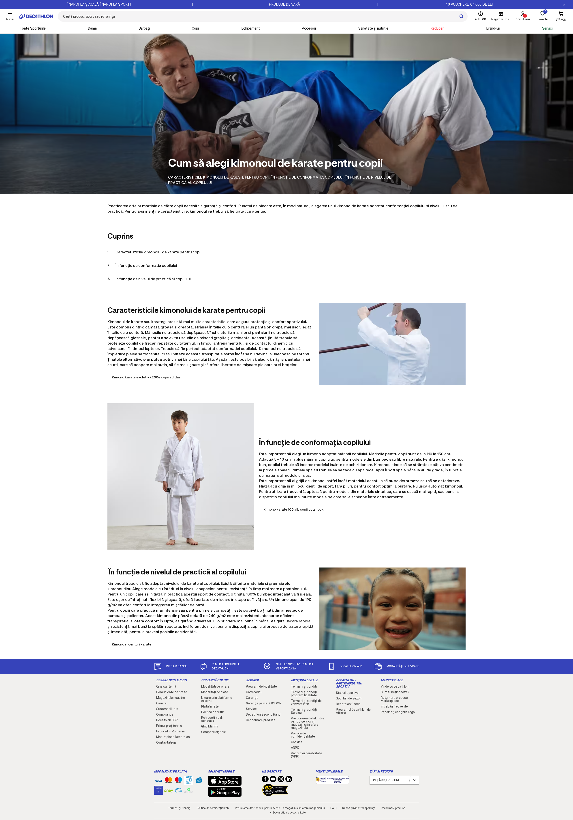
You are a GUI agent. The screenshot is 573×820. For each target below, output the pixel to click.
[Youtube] (273, 780)
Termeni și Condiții (179, 808)
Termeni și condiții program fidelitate (304, 694)
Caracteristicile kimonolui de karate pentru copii (158, 252)
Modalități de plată (214, 692)
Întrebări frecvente (394, 706)
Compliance (164, 714)
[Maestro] (178, 781)
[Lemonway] (188, 790)
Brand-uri (493, 28)
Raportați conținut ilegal (398, 712)
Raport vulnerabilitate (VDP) (306, 755)
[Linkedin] (288, 780)
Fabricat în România (170, 731)
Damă (92, 28)
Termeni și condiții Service (304, 711)
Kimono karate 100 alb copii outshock (293, 509)
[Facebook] (265, 780)
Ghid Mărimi (209, 726)
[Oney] (168, 790)
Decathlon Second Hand (263, 714)
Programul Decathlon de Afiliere (353, 711)
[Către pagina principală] (36, 16)
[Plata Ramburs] (178, 791)
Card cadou (254, 692)
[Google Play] (225, 794)
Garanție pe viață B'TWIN (263, 703)
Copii (195, 28)
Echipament (250, 28)
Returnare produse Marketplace (394, 699)
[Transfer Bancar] (188, 782)
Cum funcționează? (395, 692)
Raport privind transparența (358, 808)
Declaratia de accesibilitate (289, 812)
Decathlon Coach (348, 704)
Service (251, 708)
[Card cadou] (198, 781)
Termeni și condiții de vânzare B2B (306, 702)
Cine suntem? (166, 686)
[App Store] (225, 783)
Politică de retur (212, 712)
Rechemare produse (260, 720)
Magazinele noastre (170, 697)
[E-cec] (158, 792)
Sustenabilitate (167, 708)
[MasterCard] (168, 781)
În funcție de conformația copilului (146, 265)
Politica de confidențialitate (303, 735)
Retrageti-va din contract (212, 719)
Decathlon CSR (167, 720)
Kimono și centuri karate (131, 644)
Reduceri (437, 28)
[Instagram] (281, 780)
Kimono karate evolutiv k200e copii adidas (146, 377)
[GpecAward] (275, 794)
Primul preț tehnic (169, 725)
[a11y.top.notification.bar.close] (564, 4)
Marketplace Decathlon (173, 736)
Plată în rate (210, 706)
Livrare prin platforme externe (216, 699)
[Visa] (158, 780)
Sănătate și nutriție (373, 28)
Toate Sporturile (33, 28)
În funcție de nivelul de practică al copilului (153, 279)
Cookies (296, 742)
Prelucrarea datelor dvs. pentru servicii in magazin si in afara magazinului (308, 723)
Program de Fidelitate (261, 686)
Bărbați (144, 28)
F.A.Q (333, 808)
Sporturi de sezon (348, 698)
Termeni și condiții (304, 686)
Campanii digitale (213, 732)
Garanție (252, 697)
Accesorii (309, 28)
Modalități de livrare (215, 686)
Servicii (547, 28)
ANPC (295, 747)
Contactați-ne (166, 742)
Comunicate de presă (171, 692)
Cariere (161, 703)
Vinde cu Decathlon (394, 686)
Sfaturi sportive (347, 692)
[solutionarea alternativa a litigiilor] (332, 781)
